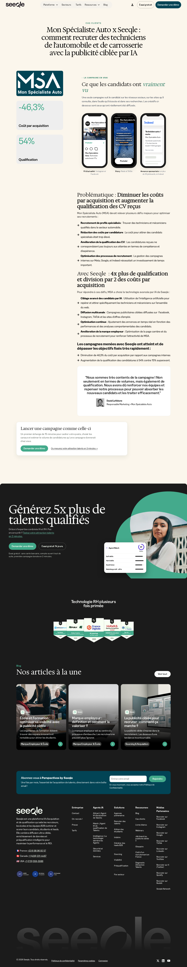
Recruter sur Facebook (162, 817)
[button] (50, 5)
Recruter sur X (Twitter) (162, 866)
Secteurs (66, 4)
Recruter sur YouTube (162, 857)
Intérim (117, 837)
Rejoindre (157, 778)
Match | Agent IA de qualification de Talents (100, 826)
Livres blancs (141, 824)
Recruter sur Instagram (162, 825)
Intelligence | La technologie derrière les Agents (100, 839)
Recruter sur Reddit (162, 882)
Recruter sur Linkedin (162, 849)
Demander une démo (34, 448)
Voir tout (162, 673)
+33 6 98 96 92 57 (36, 850)
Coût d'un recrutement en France (142, 854)
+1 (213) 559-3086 (34, 861)
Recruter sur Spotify (162, 874)
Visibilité (118, 860)
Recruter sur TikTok (162, 842)
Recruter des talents (119, 822)
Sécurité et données (98, 849)
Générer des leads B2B (119, 844)
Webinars (139, 830)
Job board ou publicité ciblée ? (142, 838)
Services (97, 856)
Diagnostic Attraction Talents (140, 864)
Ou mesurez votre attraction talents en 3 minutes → (74, 448)
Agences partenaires (119, 814)
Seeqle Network (163, 888)
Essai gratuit (145, 4)
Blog (105, 4)
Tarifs (78, 4)
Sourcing (118, 854)
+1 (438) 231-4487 (37, 855)
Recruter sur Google (162, 833)
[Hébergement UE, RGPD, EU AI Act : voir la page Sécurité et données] (38, 872)
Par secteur (119, 874)
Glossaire (139, 846)
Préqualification (121, 865)
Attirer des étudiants (119, 830)
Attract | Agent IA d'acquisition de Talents (99, 815)
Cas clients (140, 819)
